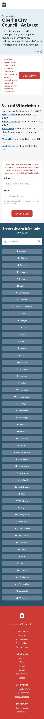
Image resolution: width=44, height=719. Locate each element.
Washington (22, 577)
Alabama (22, 251)
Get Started (29, 75)
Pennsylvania (22, 514)
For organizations (22, 639)
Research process (22, 674)
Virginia (22, 570)
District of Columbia (22, 306)
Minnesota (22, 410)
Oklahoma (22, 501)
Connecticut (22, 293)
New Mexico (22, 466)
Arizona (22, 265)
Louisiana (22, 376)
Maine (22, 383)
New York (22, 473)
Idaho (22, 334)
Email (6, 190)
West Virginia (22, 584)
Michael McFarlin (10, 139)
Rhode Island (22, 521)
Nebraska (22, 438)
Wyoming (22, 598)
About (22, 658)
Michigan (22, 404)
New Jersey (22, 459)
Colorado (22, 286)
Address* (8, 178)
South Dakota (22, 535)
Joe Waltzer (8, 128)
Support (22, 677)
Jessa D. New (8, 114)
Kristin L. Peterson (11, 121)
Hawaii (22, 327)
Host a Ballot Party (22, 689)
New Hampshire (22, 452)
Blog (22, 662)
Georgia (22, 320)
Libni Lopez (7, 111)
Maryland (22, 390)
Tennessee (22, 542)
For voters (22, 635)
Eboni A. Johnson (10, 132)
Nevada (22, 445)
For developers (22, 647)
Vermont (22, 563)
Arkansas (22, 272)
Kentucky (22, 369)
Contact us (28, 623)
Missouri (22, 424)
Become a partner (22, 696)
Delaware (22, 299)
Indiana (22, 348)
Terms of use (22, 711)
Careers (22, 666)
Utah (22, 556)
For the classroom (22, 693)
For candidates (22, 643)
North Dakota (22, 487)
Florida (22, 313)
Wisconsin (22, 591)
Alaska (22, 258)
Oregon (22, 508)
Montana (22, 431)
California (22, 279)
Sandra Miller (8, 146)
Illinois (22, 341)
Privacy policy (22, 708)
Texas (22, 549)
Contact (22, 670)
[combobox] (22, 183)
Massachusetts (22, 397)
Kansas (22, 362)
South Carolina (22, 528)
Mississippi (22, 417)
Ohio (22, 494)
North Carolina (22, 480)
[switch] (38, 51)
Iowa (22, 355)
